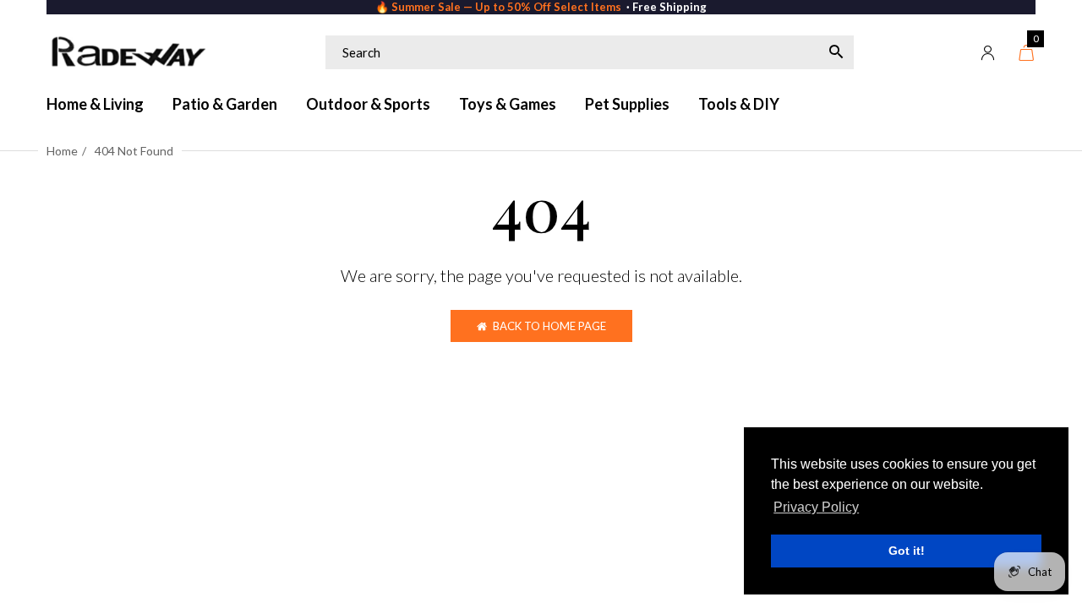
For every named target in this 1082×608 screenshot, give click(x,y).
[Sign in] (988, 53)
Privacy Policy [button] (816, 507)
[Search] (836, 52)
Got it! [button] (906, 550)
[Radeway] (126, 52)
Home (62, 151)
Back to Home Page (549, 326)
